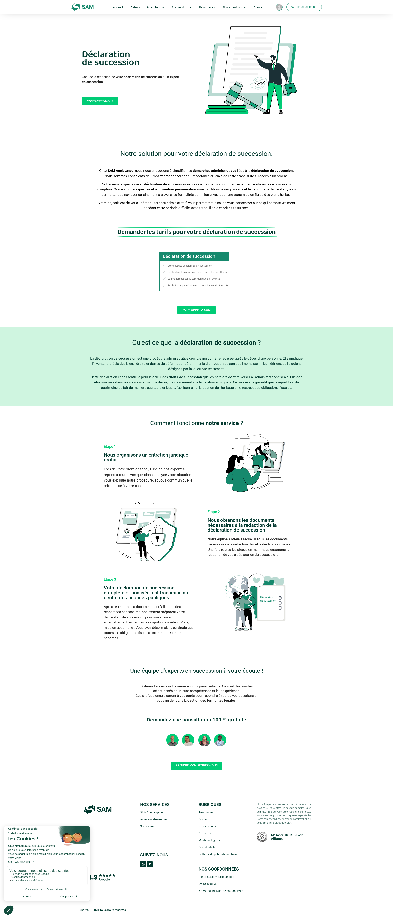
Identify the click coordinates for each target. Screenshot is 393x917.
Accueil (118, 7)
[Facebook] (143, 864)
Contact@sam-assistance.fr (216, 876)
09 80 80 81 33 (208, 883)
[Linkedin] (150, 864)
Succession (179, 7)
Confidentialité (208, 847)
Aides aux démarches (145, 7)
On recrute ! (206, 833)
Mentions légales (209, 840)
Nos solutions (232, 7)
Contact (259, 7)
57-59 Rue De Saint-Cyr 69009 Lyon (221, 890)
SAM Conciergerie (151, 812)
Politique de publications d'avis (218, 854)
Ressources (207, 7)
